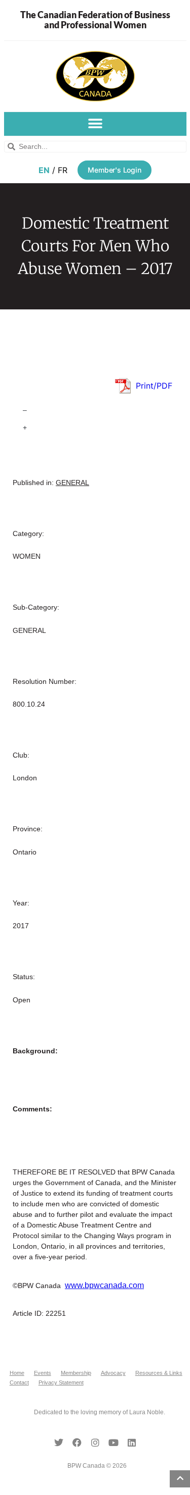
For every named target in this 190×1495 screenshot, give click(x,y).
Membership (76, 1373)
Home (17, 1373)
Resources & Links (158, 1373)
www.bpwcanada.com (104, 1285)
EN (44, 170)
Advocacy (113, 1373)
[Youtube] (113, 1442)
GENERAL (72, 482)
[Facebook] (77, 1442)
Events (42, 1373)
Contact (19, 1382)
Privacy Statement (61, 1382)
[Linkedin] (131, 1442)
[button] (95, 124)
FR (62, 170)
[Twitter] (58, 1442)
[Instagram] (95, 1442)
